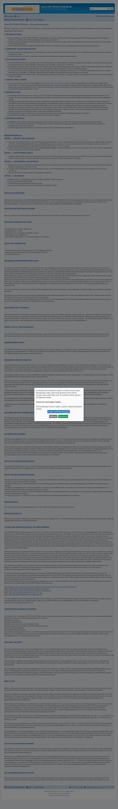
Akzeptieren (63, 416)
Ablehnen (53, 416)
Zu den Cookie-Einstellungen (58, 412)
